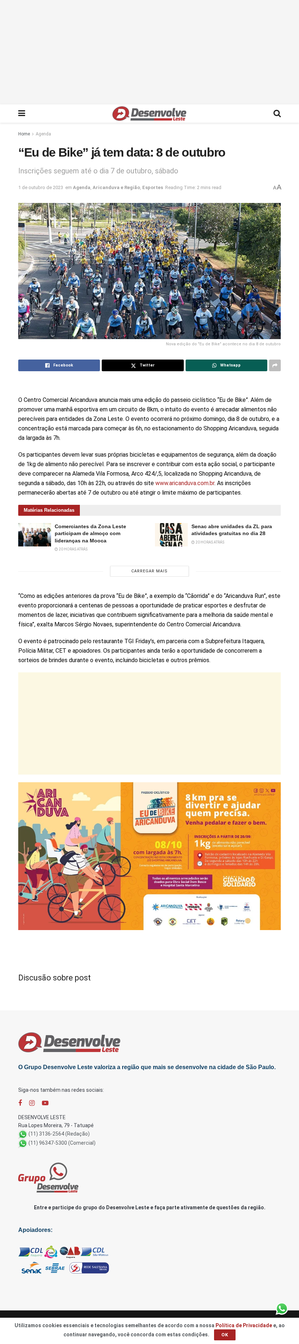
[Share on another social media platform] (275, 365)
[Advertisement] (149, 51)
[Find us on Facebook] (20, 1103)
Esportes (152, 187)
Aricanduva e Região (116, 187)
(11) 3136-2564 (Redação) (59, 1134)
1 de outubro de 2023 (40, 187)
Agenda (43, 134)
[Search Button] (277, 113)
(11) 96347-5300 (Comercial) (62, 1143)
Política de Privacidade (243, 1325)
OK (224, 1334)
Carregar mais (149, 571)
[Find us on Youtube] (45, 1103)
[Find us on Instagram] (32, 1103)
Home (24, 134)
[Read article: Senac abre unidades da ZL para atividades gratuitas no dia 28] (171, 534)
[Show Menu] (21, 113)
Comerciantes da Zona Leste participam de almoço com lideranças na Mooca (90, 533)
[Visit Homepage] (149, 113)
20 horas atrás (73, 549)
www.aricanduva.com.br (184, 483)
